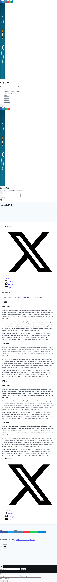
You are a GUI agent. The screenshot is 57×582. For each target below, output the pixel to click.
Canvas (24, 297)
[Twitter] (3, 2)
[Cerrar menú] (0, 550)
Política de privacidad (22, 540)
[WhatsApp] (10, 2)
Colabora (6, 96)
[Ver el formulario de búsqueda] (1, 105)
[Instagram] (5, 2)
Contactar (7, 102)
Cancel (5, 581)
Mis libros (6, 98)
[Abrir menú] (1, 192)
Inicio (5, 90)
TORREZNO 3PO (9, 94)
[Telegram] (12, 2)
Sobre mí (6, 100)
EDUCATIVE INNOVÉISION (11, 92)
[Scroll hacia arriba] (1, 546)
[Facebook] (1, 2)
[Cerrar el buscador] (1, 566)
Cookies (32, 540)
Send (2, 581)
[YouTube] (8, 2)
